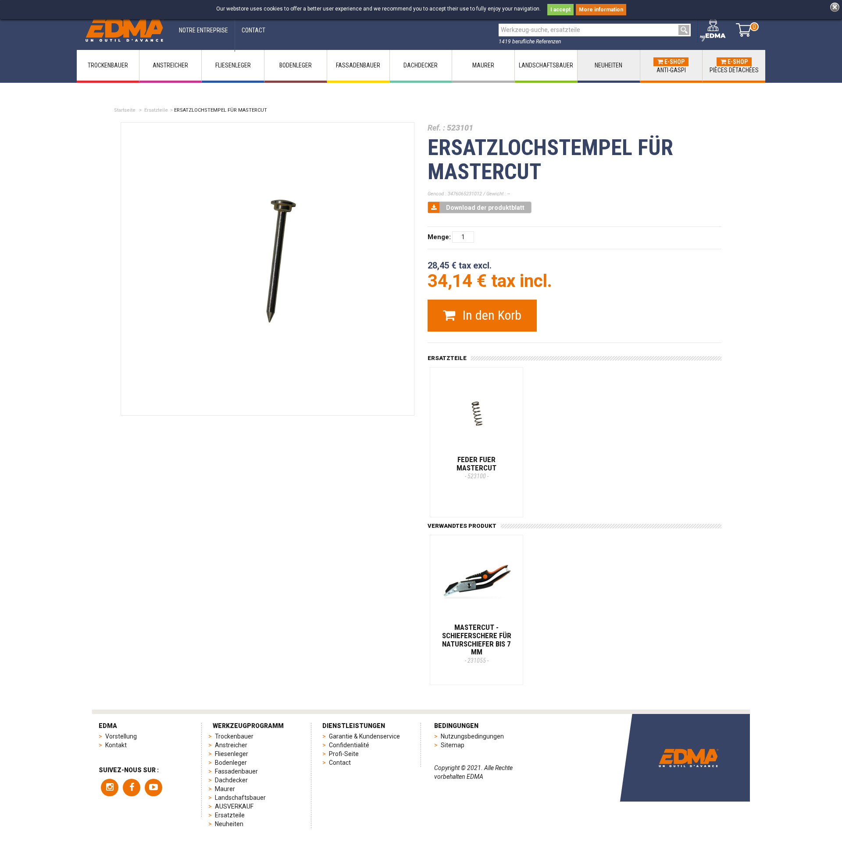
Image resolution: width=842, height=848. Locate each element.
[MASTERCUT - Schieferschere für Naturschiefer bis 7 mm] (476, 581)
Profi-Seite (344, 753)
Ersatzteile (156, 110)
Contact (340, 762)
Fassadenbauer (236, 771)
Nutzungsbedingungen (472, 736)
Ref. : (436, 127)
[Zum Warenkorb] (743, 29)
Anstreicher (231, 745)
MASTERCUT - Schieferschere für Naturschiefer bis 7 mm (476, 643)
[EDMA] (124, 30)
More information (601, 10)
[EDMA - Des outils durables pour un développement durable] (688, 757)
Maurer (225, 788)
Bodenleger (231, 762)
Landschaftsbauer (240, 797)
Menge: (439, 237)
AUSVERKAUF (234, 806)
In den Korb (490, 315)
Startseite (125, 110)
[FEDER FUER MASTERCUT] (476, 414)
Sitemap (452, 745)
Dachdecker (231, 780)
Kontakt (116, 745)
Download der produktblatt (485, 207)
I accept (560, 10)
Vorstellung (121, 736)
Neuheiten (229, 823)
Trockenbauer (234, 736)
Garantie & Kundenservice (364, 736)
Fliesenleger (231, 753)
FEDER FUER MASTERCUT (476, 467)
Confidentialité (349, 745)
